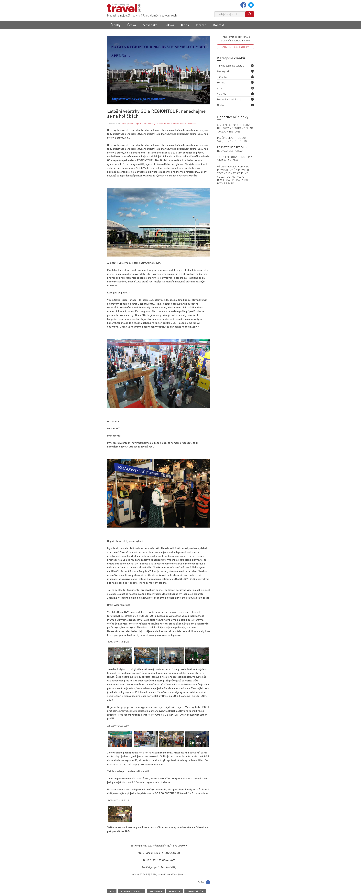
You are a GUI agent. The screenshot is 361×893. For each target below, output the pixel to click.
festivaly (151, 123)
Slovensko (150, 25)
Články (115, 25)
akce (124, 123)
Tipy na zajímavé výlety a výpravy (171, 123)
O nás (185, 25)
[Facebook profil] (243, 6)
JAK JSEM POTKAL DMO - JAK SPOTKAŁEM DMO (234, 158)
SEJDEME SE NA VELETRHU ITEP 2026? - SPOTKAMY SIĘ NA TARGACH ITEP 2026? (235, 128)
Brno (130, 123)
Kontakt (218, 25)
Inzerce (201, 25)
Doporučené (140, 123)
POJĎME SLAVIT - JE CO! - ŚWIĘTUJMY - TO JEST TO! (232, 139)
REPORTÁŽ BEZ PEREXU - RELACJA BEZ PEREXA (232, 149)
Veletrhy (191, 123)
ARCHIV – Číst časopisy (236, 46)
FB (208, 882)
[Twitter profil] (251, 6)
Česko (131, 25)
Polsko (169, 25)
